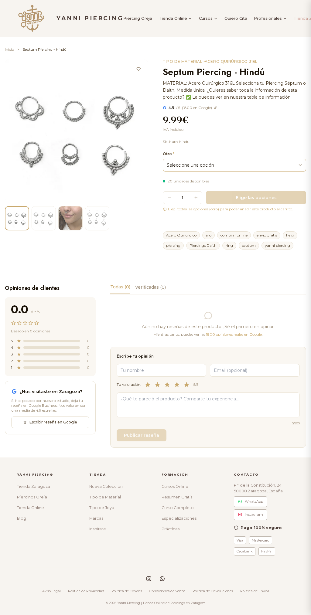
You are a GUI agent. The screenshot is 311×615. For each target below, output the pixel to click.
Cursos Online (175, 486)
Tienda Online (173, 18)
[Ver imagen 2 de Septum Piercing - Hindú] (44, 218)
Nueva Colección (106, 486)
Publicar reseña (141, 435)
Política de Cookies (126, 591)
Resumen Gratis (177, 497)
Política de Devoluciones (213, 591)
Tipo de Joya (101, 507)
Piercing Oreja (137, 18)
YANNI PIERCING (89, 18)
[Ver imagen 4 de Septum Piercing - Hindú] (97, 218)
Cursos (206, 18)
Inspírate (97, 529)
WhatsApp (254, 501)
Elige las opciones (256, 197)
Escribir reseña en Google (53, 422)
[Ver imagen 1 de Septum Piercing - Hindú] (17, 218)
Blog (21, 518)
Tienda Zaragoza (33, 486)
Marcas (96, 518)
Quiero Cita (235, 18)
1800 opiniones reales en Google (234, 334)
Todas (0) (120, 287)
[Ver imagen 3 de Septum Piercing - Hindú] (70, 218)
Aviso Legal (51, 591)
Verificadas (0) (150, 287)
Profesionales (268, 18)
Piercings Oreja (32, 497)
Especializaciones (179, 518)
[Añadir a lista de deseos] (138, 69)
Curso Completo (178, 507)
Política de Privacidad (86, 591)
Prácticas (170, 529)
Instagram (254, 514)
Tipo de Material (105, 497)
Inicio (9, 49)
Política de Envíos (254, 591)
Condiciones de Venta (167, 591)
